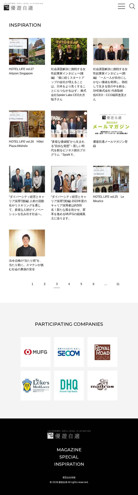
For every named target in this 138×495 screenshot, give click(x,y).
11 (117, 284)
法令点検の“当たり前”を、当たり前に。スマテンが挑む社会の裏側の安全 (26, 265)
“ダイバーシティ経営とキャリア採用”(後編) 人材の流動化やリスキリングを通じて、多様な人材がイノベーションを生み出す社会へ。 (26, 205)
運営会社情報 (69, 477)
